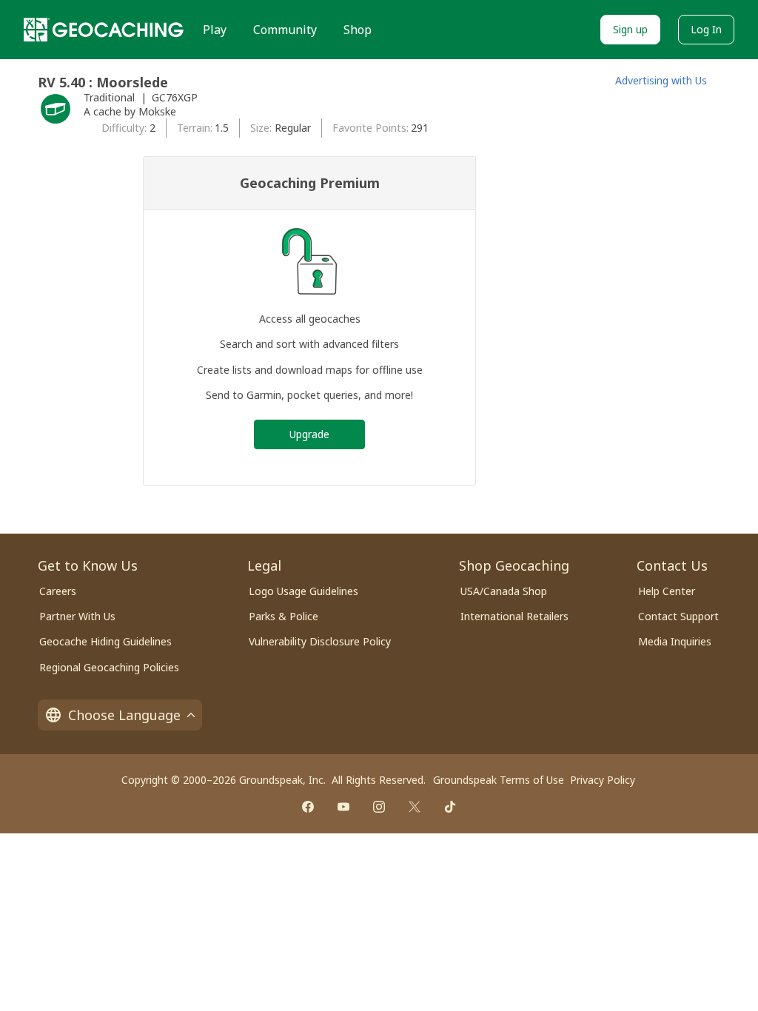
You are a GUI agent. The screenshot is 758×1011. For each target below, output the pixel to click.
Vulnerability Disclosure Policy (320, 641)
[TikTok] (450, 807)
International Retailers (514, 616)
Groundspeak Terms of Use (498, 780)
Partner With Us (77, 616)
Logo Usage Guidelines (303, 591)
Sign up (630, 29)
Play (215, 29)
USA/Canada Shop (503, 591)
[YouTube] (343, 807)
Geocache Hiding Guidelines (105, 641)
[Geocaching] (104, 29)
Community (285, 29)
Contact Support (678, 616)
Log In (706, 29)
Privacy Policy (602, 780)
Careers (57, 591)
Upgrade (309, 434)
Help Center (666, 591)
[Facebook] (308, 807)
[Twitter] (414, 807)
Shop (357, 29)
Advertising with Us (661, 80)
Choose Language (124, 715)
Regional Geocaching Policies (109, 667)
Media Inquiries (674, 641)
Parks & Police (283, 616)
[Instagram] (379, 807)
